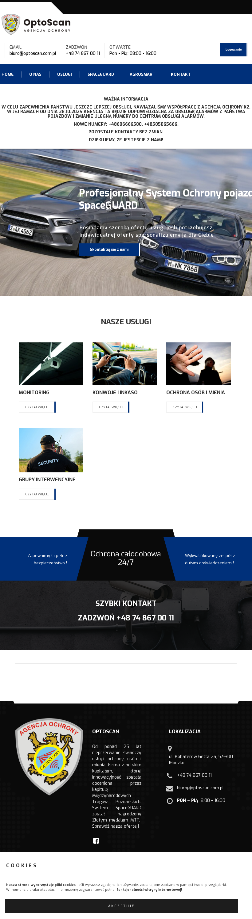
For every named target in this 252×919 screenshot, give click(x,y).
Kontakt (181, 74)
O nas (35, 74)
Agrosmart (142, 74)
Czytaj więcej (37, 407)
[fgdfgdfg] (170, 751)
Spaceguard (101, 74)
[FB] (96, 840)
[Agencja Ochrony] (37, 24)
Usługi (64, 74)
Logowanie (234, 49)
